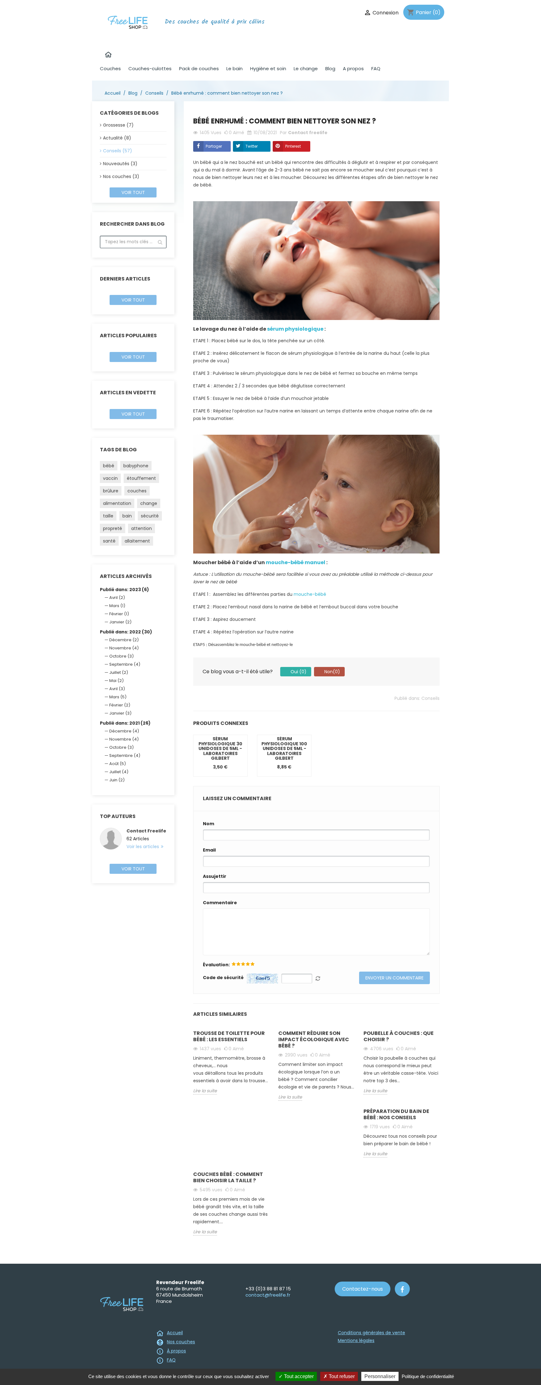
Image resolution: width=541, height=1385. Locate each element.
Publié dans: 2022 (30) (126, 632)
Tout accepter (298, 1376)
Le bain (234, 68)
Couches (110, 68)
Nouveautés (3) (120, 163)
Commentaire (220, 903)
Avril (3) (117, 689)
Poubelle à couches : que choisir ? (398, 1036)
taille (108, 516)
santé (109, 541)
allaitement (137, 541)
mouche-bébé (310, 594)
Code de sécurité (223, 977)
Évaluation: (216, 965)
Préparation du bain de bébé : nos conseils (396, 1114)
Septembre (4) (124, 664)
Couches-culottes (150, 68)
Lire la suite (205, 1091)
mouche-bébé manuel (295, 562)
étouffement (141, 478)
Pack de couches (199, 68)
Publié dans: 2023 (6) (124, 589)
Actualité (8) (117, 138)
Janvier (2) (120, 622)
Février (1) (119, 614)
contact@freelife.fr (267, 1295)
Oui (298, 672)
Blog (330, 68)
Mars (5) (117, 697)
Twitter (251, 146)
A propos (353, 68)
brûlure (110, 491)
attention (141, 528)
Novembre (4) (124, 648)
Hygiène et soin (268, 68)
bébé (108, 466)
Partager (214, 146)
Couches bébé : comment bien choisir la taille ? (228, 1177)
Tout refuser (341, 1376)
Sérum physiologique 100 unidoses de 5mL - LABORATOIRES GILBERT (284, 748)
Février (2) (119, 705)
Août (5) (117, 764)
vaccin (110, 478)
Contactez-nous (362, 1289)
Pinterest (293, 146)
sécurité (150, 516)
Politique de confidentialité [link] (428, 1376)
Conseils (430, 698)
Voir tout (133, 192)
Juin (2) (117, 780)
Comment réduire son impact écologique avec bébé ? (313, 1039)
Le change (306, 68)
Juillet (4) (118, 772)
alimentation (117, 503)
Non (331, 672)
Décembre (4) (124, 731)
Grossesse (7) (118, 125)
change (148, 503)
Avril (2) (117, 598)
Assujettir (214, 876)
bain (127, 516)
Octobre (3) (121, 656)
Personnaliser (379, 1376)
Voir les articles (143, 846)
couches (137, 491)
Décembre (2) (124, 640)
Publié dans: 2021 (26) (125, 723)
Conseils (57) (117, 151)
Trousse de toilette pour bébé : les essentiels (229, 1036)
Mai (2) (116, 681)
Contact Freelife (146, 831)
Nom (208, 824)
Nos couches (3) (121, 176)
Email (209, 850)
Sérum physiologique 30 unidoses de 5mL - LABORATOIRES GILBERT (220, 748)
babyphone (135, 466)
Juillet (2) (118, 672)
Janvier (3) (120, 713)
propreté (112, 528)
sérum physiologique (295, 329)
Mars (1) (117, 606)
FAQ (375, 68)
